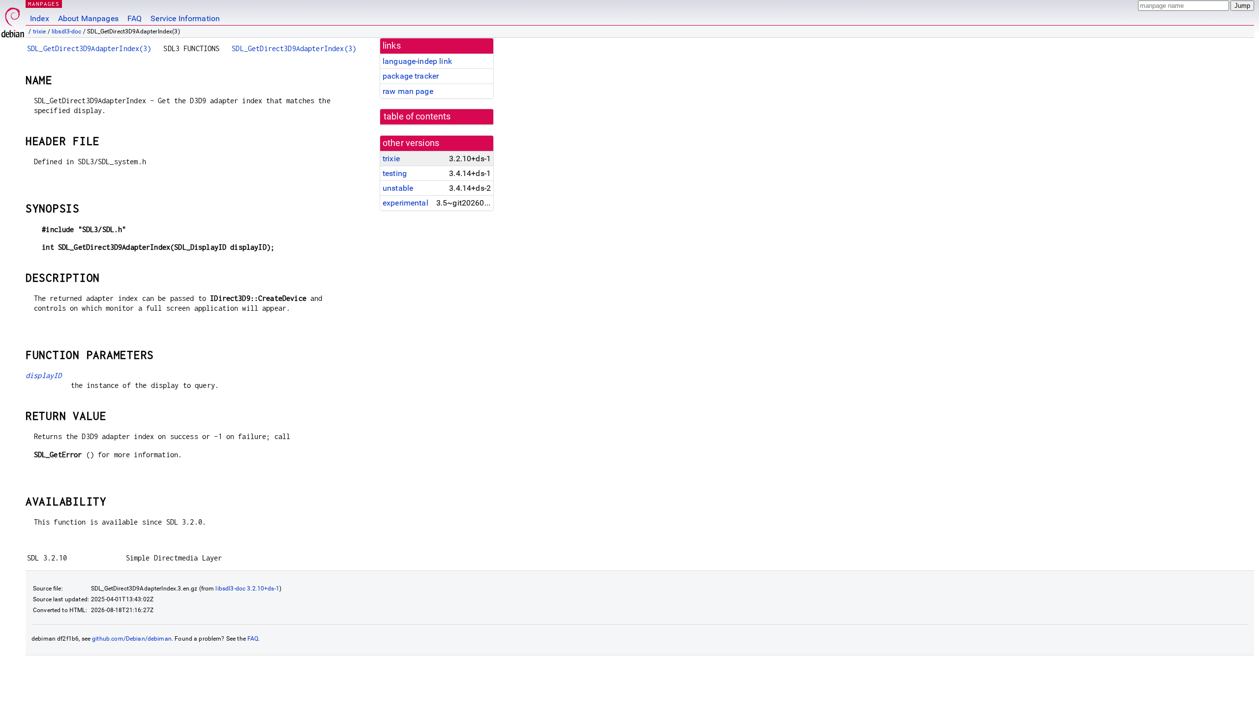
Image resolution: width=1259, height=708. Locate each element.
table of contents (417, 116)
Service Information (185, 18)
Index (39, 18)
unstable (398, 188)
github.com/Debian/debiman (132, 638)
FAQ (134, 18)
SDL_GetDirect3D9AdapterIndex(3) (89, 48)
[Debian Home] (12, 20)
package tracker (411, 76)
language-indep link (417, 61)
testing (395, 173)
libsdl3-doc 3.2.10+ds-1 (247, 588)
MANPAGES (44, 3)
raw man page (408, 91)
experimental (405, 202)
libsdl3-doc (67, 31)
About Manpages (88, 18)
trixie (39, 31)
